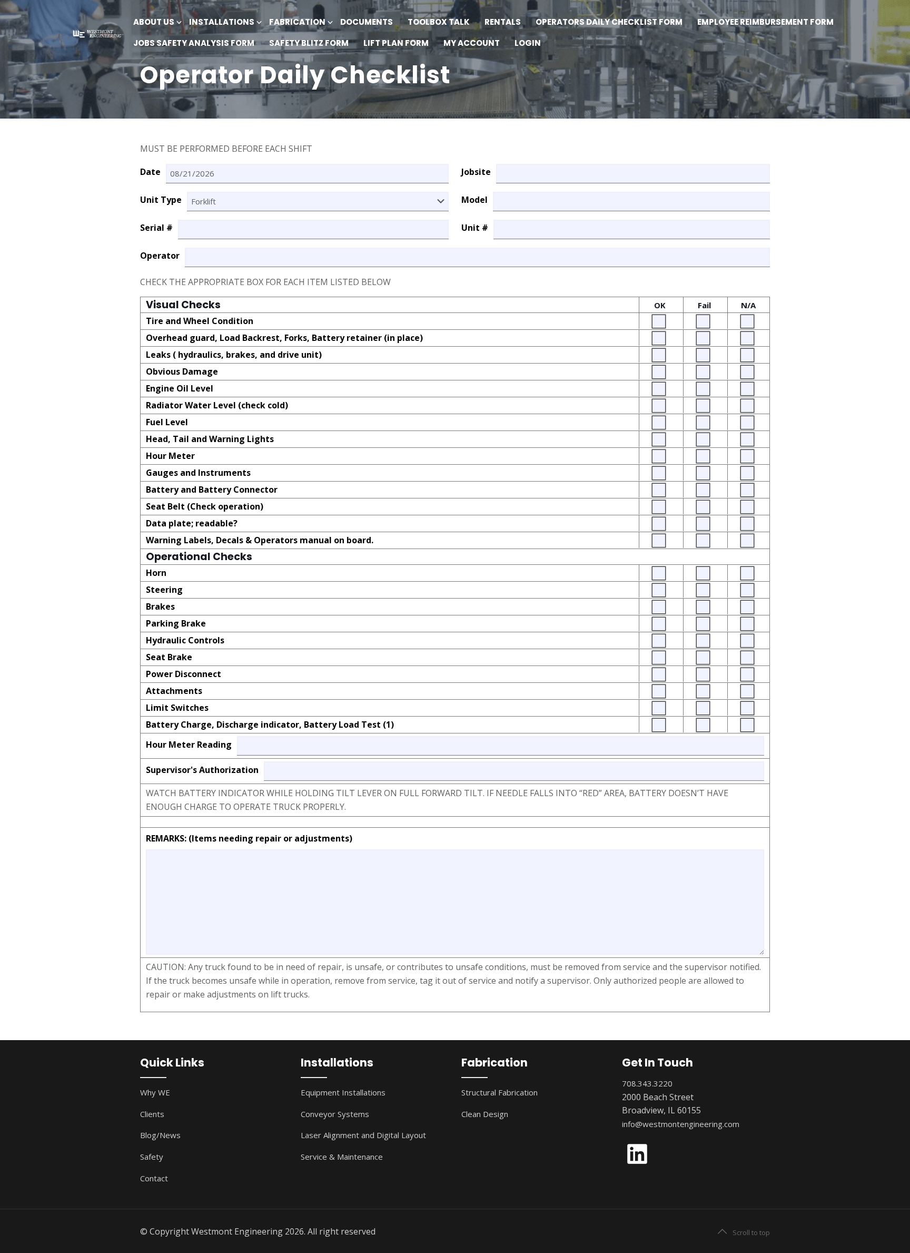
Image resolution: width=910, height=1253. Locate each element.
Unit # (474, 227)
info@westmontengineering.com (680, 1124)
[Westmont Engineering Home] (97, 33)
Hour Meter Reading (189, 744)
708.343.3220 (647, 1083)
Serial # (156, 227)
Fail (704, 305)
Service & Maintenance (342, 1156)
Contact (154, 1178)
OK (660, 305)
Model (474, 199)
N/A (748, 305)
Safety (151, 1156)
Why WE (155, 1092)
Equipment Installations (343, 1092)
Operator (160, 255)
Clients (152, 1114)
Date (150, 172)
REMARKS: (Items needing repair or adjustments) (249, 838)
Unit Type (161, 199)
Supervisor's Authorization (202, 770)
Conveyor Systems (335, 1114)
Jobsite (476, 172)
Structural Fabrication (499, 1092)
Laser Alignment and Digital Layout (363, 1135)
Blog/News (160, 1135)
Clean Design (484, 1114)
